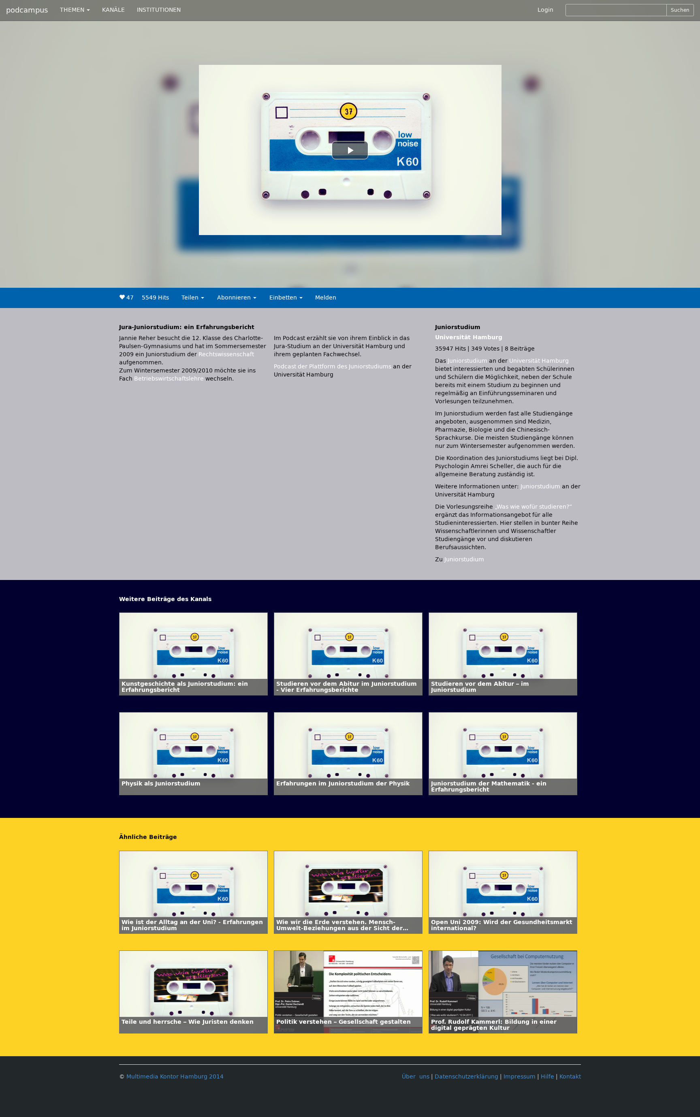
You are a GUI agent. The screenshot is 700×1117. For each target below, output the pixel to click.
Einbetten (284, 297)
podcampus (27, 10)
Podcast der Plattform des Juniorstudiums (332, 366)
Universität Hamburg (468, 337)
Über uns (415, 1076)
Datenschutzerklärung (466, 1076)
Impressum (520, 1076)
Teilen (190, 297)
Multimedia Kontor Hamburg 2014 (175, 1076)
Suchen (680, 10)
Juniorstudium (468, 360)
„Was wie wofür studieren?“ (533, 506)
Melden (325, 297)
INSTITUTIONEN (159, 9)
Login (545, 9)
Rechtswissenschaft (226, 354)
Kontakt (570, 1076)
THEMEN (73, 9)
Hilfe (547, 1076)
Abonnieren (234, 297)
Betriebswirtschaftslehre (169, 378)
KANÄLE (113, 9)
